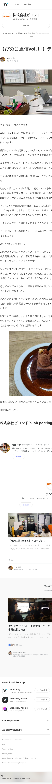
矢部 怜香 (10, 58)
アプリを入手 (42, 690)
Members (22, 33)
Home (4, 33)
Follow (26, 25)
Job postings (42, 33)
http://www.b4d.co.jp (20, 19)
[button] (27, 682)
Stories (31, 33)
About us (12, 33)
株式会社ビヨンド (27, 15)
